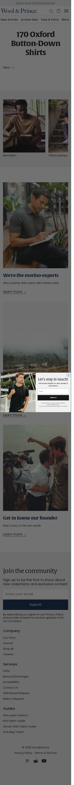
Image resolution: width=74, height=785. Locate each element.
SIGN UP (53, 398)
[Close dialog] (68, 375)
